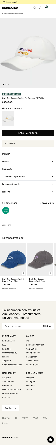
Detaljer (6, 154)
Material (6, 161)
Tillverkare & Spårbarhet (13, 176)
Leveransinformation (11, 184)
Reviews (6, 191)
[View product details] (13, 283)
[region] (28, 266)
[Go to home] (10, 8)
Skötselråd (7, 169)
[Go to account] (40, 8)
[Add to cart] (23, 273)
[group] (13, 266)
